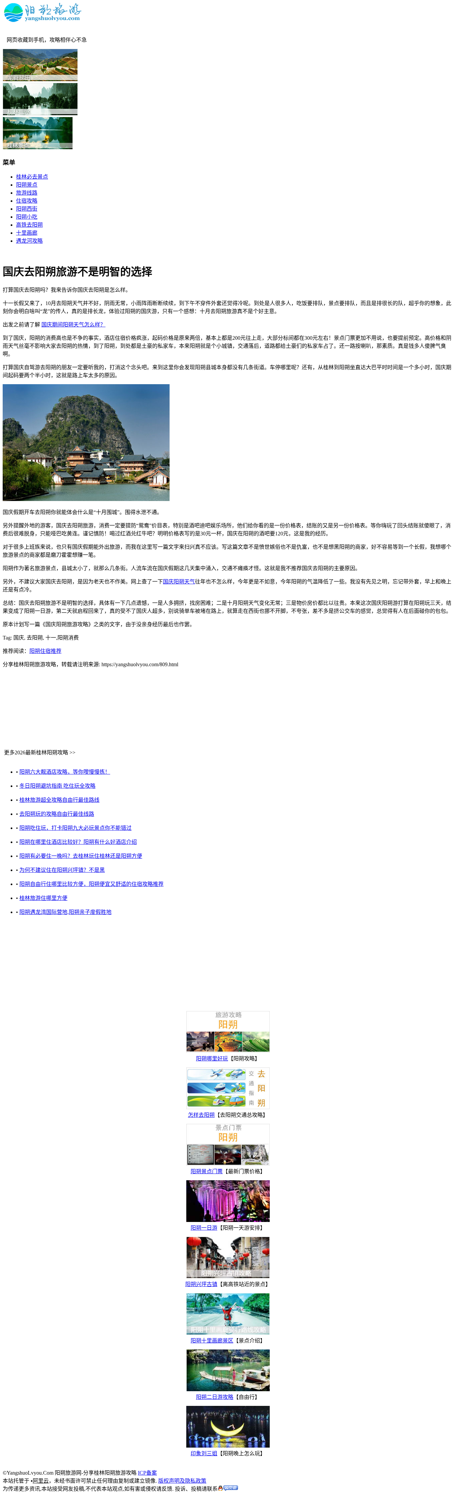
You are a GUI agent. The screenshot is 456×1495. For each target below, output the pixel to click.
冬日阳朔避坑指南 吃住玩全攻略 (57, 786)
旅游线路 (26, 193)
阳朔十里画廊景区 (212, 1340)
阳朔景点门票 (207, 1171)
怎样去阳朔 (201, 1115)
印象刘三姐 (204, 1453)
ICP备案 (147, 1473)
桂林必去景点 (32, 177)
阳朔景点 (26, 185)
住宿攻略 (26, 201)
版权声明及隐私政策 (182, 1481)
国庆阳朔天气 (179, 581)
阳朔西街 (26, 209)
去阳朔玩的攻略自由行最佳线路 (56, 814)
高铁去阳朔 (29, 225)
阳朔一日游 (204, 1228)
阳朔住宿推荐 (45, 651)
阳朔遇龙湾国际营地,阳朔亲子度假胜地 (65, 912)
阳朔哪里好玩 (212, 1058)
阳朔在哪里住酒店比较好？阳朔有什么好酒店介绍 (78, 842)
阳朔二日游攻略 (214, 1397)
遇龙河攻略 (29, 241)
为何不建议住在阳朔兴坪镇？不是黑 (62, 870)
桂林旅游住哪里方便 (43, 898)
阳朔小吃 (26, 217)
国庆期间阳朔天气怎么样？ (73, 324)
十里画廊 (26, 233)
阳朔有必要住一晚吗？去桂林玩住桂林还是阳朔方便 (80, 856)
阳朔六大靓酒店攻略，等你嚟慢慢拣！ (64, 772)
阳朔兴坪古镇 (201, 1284)
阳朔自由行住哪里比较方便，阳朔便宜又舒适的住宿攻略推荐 (91, 884)
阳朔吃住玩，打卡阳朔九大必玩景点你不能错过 (75, 828)
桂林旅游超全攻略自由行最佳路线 (59, 800)
